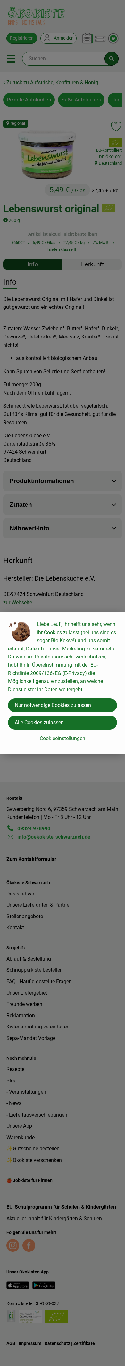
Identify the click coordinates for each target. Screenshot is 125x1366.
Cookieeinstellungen (62, 738)
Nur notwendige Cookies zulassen (53, 705)
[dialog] (62, 683)
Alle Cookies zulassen (39, 722)
